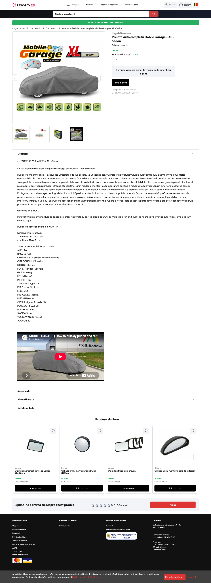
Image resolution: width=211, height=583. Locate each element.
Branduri (16, 533)
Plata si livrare (25, 399)
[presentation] (15, 457)
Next (102, 78)
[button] (170, 4)
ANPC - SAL (17, 552)
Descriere (23, 153)
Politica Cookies (18, 537)
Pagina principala (20, 28)
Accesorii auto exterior (58, 28)
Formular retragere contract (118, 529)
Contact (109, 526)
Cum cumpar (64, 526)
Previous (14, 77)
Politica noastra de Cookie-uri (86, 577)
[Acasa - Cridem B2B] (27, 5)
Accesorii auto (38, 28)
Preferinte (192, 577)
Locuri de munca (19, 529)
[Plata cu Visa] (27, 560)
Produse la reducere (109, 4)
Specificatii (23, 390)
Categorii (75, 4)
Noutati (89, 4)
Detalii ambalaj (26, 407)
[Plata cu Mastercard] (17, 560)
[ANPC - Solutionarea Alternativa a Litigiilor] (129, 535)
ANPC (14, 548)
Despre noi (16, 526)
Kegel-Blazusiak (121, 33)
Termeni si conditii (19, 540)
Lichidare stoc (131, 4)
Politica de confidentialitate (23, 544)
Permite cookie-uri (174, 577)
